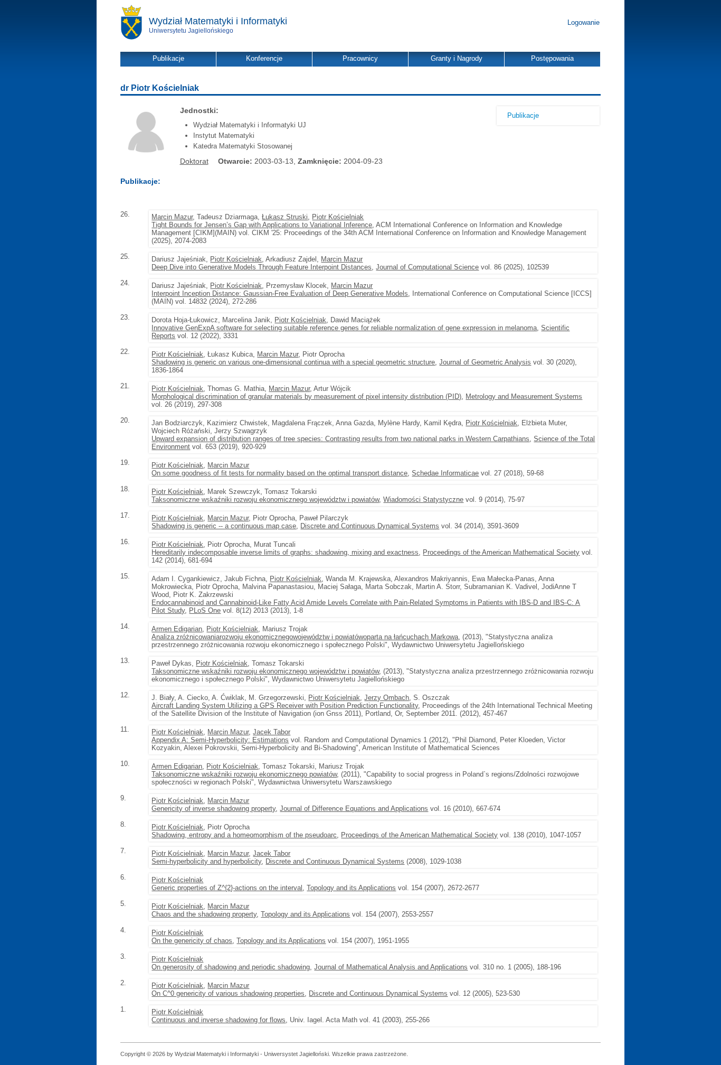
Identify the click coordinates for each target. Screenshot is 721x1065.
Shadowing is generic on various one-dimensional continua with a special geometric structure (293, 362)
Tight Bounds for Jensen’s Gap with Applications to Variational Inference (261, 225)
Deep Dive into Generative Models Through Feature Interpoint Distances (261, 267)
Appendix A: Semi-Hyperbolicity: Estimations (220, 740)
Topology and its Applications (351, 888)
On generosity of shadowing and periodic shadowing (230, 967)
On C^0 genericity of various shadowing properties (228, 993)
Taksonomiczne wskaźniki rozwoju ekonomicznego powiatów (244, 774)
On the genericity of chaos (191, 941)
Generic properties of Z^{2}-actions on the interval (226, 888)
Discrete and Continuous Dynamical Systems (369, 526)
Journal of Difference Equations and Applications (354, 808)
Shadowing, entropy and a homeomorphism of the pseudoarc (244, 835)
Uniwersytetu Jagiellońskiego (191, 30)
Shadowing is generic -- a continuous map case (223, 526)
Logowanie (583, 22)
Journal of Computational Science (427, 267)
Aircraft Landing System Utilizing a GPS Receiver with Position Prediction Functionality (284, 705)
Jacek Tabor (271, 732)
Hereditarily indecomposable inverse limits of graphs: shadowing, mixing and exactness (285, 552)
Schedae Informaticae (445, 473)
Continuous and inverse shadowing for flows (218, 1020)
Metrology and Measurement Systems (524, 396)
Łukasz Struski (285, 217)
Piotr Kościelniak (338, 217)
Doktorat (194, 161)
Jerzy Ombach (386, 698)
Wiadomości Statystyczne (423, 499)
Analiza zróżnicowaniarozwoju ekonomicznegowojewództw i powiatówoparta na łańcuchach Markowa (304, 637)
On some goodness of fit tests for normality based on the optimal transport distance (279, 473)
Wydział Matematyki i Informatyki (218, 21)
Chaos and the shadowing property (204, 914)
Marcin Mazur (172, 217)
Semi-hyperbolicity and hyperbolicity (206, 861)
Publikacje (523, 115)
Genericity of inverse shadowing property (213, 808)
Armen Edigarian (176, 629)
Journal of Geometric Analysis (485, 362)
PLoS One (205, 610)
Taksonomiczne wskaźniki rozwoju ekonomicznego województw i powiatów (265, 499)
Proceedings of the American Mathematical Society (501, 552)
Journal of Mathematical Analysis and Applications (391, 967)
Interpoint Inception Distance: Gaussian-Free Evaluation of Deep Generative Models (279, 293)
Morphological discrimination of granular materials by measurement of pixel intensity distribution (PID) (306, 396)
